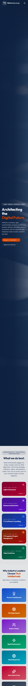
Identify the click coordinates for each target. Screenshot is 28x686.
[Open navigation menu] (24, 3)
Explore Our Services (9, 244)
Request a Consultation (10, 240)
